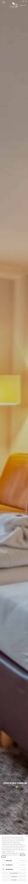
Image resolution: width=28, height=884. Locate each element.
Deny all (14, 880)
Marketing (9, 869)
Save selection (14, 873)
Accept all (14, 876)
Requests (23, 5)
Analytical (9, 865)
